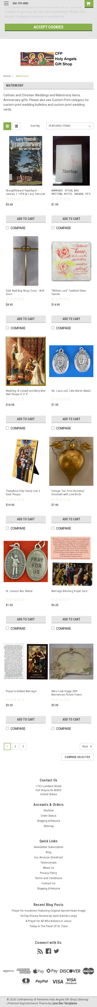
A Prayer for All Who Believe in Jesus (48, 921)
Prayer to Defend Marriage (21, 691)
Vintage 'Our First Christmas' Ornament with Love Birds (68, 492)
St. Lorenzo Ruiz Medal (19, 591)
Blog (48, 852)
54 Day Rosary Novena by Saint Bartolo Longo (48, 915)
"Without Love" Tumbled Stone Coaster (68, 292)
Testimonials (48, 862)
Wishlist (49, 810)
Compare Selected (77, 757)
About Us (48, 867)
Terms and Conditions (48, 878)
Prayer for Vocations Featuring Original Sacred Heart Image (48, 910)
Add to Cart (26, 219)
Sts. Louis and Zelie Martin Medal (71, 390)
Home (7, 76)
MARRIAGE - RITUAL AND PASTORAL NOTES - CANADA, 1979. (71, 192)
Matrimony (22, 76)
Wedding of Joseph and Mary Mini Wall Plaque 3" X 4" (26, 392)
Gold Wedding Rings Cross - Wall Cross (25, 292)
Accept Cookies (48, 27)
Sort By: (35, 125)
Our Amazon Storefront (48, 857)
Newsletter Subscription (48, 847)
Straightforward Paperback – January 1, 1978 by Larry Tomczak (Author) (25, 192)
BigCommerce (29, 1003)
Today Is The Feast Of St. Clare (49, 926)
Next (85, 746)
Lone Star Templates (64, 1003)
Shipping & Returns (48, 821)
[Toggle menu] (6, 6)
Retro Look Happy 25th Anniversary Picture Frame (66, 693)
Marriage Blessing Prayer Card (69, 591)
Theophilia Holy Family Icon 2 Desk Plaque (23, 492)
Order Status (48, 815)
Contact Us (48, 883)
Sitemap (49, 826)
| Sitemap (82, 999)
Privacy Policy (48, 873)
